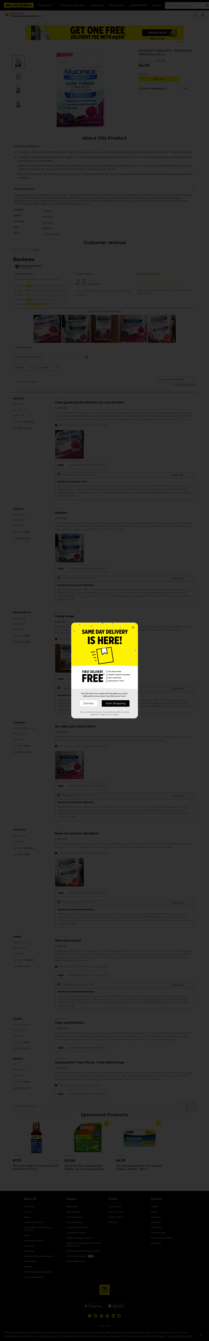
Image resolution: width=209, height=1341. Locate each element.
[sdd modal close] (133, 627)
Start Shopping (116, 703)
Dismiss (88, 703)
